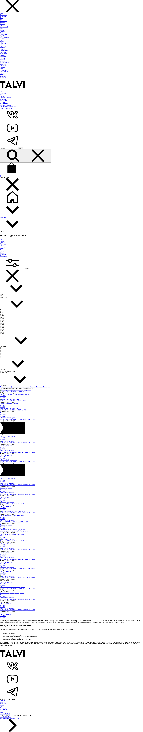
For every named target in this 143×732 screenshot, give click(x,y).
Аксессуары (3, 256)
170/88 (33, 419)
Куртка (2, 241)
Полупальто (3, 244)
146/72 (15, 391)
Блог (1, 13)
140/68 (11, 391)
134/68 (6, 391)
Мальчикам (3, 64)
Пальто (2, 245)
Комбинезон (3, 247)
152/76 (20, 391)
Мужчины (3, 705)
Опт (1, 92)
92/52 (5, 503)
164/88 (33, 568)
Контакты (3, 16)
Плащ (2, 251)
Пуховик (2, 242)
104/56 (13, 503)
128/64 (2, 391)
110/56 (17, 503)
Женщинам (3, 21)
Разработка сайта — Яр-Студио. (10, 718)
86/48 (2, 503)
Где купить (3, 708)
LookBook (3, 93)
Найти (20, 148)
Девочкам (3, 44)
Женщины (3, 703)
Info (1, 94)
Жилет (2, 253)
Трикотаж (3, 254)
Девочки (2, 700)
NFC (1, 19)
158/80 (24, 391)
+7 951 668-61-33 (5, 714)
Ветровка (3, 250)
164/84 (28, 419)
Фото (1, 18)
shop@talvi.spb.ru (5, 717)
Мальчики (3, 702)
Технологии (3, 15)
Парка (2, 239)
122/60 (26, 503)
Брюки (2, 248)
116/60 (22, 503)
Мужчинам (3, 39)
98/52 (9, 503)
